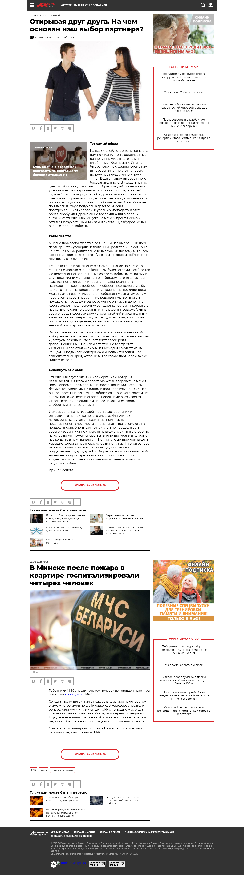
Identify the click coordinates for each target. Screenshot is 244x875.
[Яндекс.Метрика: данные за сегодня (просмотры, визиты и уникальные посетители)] (71, 863)
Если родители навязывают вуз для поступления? (64, 529)
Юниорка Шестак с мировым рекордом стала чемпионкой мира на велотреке (183, 138)
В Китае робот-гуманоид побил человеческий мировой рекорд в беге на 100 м (184, 108)
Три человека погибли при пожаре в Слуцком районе (62, 799)
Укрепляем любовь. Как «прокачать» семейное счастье (124, 517)
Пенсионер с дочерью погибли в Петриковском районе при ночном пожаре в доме (65, 812)
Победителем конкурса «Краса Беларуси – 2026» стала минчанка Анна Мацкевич (183, 77)
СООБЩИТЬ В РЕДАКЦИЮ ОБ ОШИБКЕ (71, 836)
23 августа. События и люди (183, 92)
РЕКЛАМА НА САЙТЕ (84, 832)
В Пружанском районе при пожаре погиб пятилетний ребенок (122, 800)
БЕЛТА (34, 672)
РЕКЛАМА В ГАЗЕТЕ (110, 832)
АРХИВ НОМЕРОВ (60, 832)
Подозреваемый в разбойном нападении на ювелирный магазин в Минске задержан (184, 123)
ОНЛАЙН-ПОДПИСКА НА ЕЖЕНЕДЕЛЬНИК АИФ (149, 832)
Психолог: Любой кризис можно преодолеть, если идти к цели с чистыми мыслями (65, 518)
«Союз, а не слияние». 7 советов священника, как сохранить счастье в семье (125, 530)
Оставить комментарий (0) (90, 485)
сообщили (73, 694)
